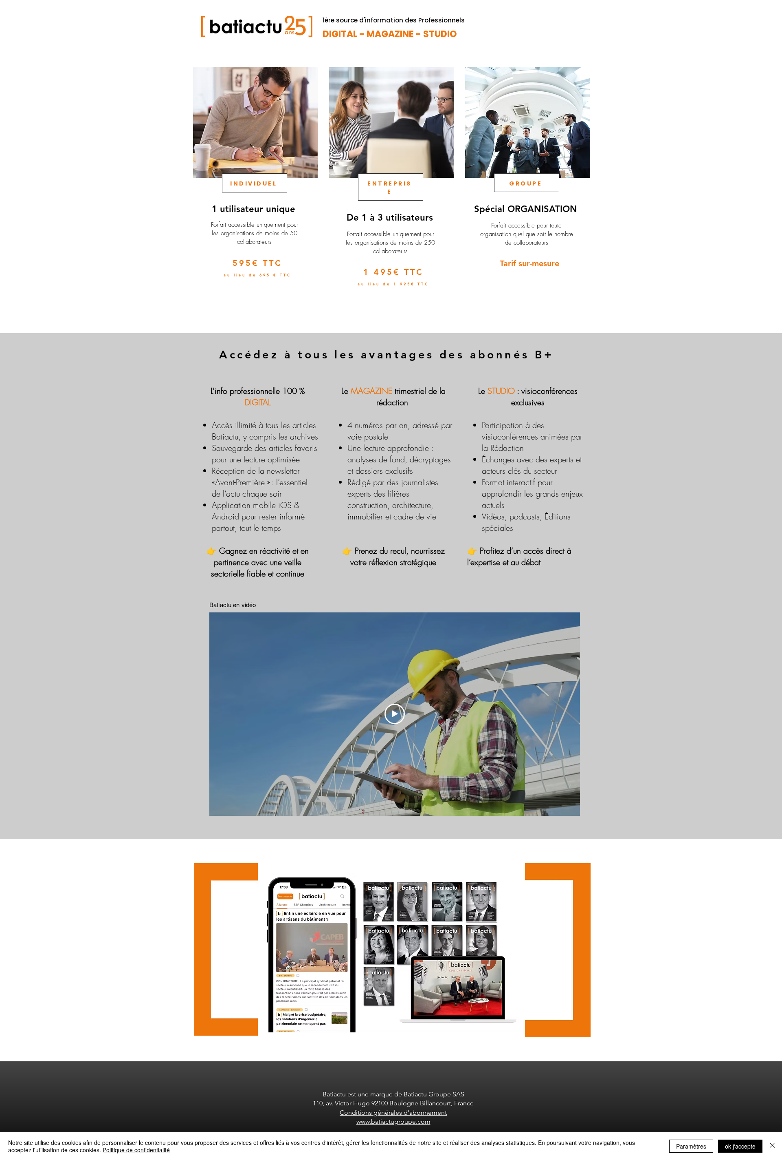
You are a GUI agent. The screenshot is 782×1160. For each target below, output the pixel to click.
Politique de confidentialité (136, 1150)
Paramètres (691, 1146)
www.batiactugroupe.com (393, 1121)
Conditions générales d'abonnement (393, 1112)
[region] (254, 191)
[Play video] (394, 714)
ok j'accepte (740, 1146)
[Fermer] (772, 1146)
